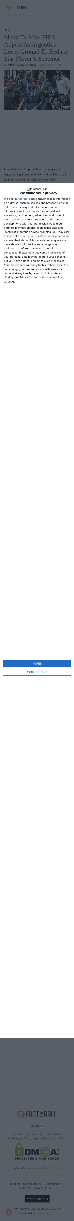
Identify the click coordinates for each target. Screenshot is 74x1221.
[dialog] (37, 610)
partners (24, 198)
